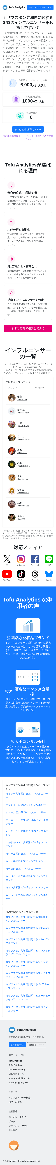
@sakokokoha (23, 466)
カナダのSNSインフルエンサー (23, 868)
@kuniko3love (23, 439)
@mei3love (22, 453)
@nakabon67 (23, 413)
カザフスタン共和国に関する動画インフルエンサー (28, 1009)
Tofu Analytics (15, 1060)
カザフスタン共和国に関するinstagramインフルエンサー (27, 930)
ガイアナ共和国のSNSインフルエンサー (27, 795)
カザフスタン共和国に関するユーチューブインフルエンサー (28, 997)
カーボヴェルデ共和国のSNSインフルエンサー (27, 878)
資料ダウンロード (36, 1045)
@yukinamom (23, 492)
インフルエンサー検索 (19, 1097)
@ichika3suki (23, 426)
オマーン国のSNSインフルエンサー (26, 812)
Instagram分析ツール (19, 1078)
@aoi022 (21, 519)
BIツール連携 (15, 1102)
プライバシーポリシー (19, 1126)
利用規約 (13, 1130)
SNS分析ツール (16, 1074)
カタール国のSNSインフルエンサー (26, 853)
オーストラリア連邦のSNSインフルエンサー (27, 833)
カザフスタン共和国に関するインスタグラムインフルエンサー (28, 952)
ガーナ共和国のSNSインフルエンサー (27, 861)
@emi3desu (22, 479)
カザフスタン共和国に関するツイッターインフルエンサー (28, 964)
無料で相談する (17, 1045)
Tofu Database (16, 1065)
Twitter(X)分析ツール (19, 1082)
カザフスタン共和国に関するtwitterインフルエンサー (27, 941)
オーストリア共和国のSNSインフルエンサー (27, 822)
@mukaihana (23, 506)
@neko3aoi (22, 399)
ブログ (12, 1121)
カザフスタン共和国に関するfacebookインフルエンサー (27, 919)
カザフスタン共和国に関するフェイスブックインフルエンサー (28, 975)
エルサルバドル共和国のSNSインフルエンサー (27, 844)
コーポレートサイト (18, 1117)
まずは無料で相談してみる (40, 7)
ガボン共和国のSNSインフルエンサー (27, 887)
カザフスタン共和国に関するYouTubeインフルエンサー (28, 986)
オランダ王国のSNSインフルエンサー (27, 805)
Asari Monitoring (17, 1069)
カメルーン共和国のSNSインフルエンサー (27, 897)
